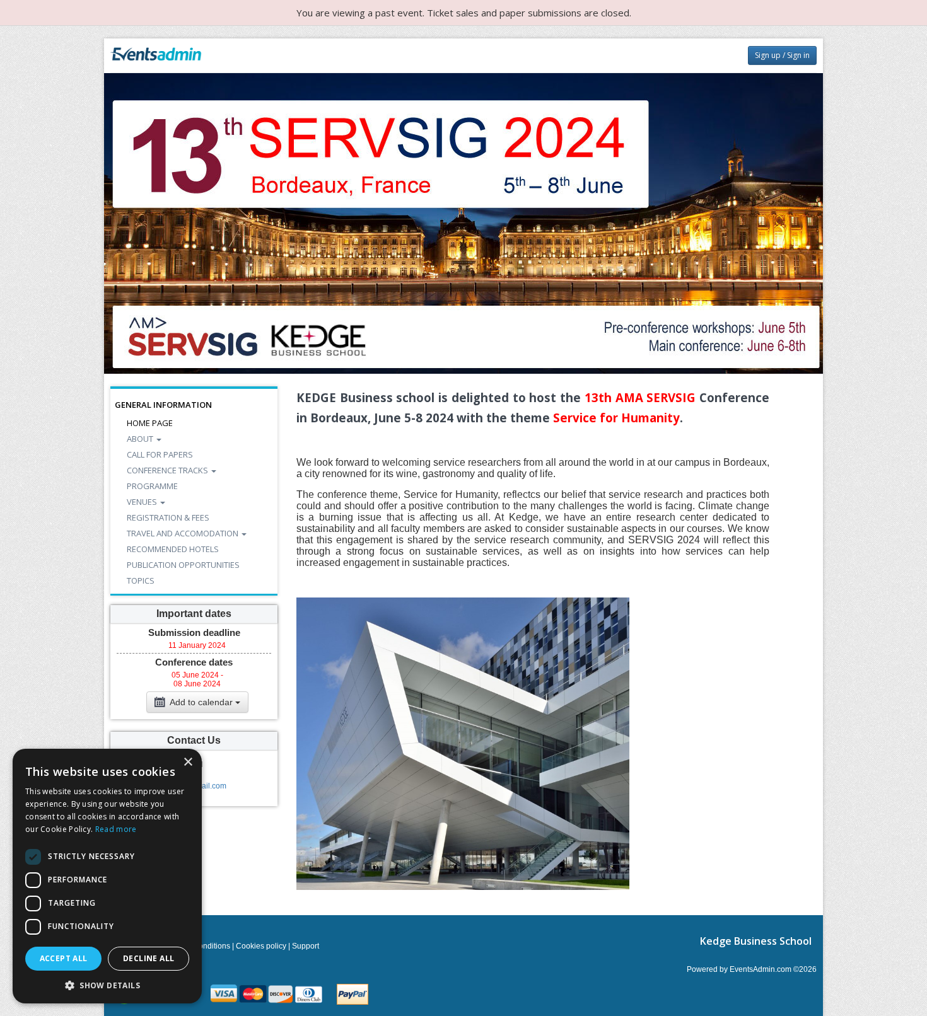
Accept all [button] (64, 958)
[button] (107, 985)
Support (305, 946)
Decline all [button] (148, 958)
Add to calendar (201, 702)
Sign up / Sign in (782, 55)
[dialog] (107, 876)
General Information (163, 404)
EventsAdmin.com (760, 969)
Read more (116, 829)
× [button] (187, 762)
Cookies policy (261, 946)
